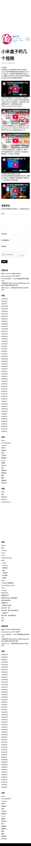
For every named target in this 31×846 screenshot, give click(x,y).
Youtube (4, 445)
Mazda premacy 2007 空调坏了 (11, 276)
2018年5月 (4, 421)
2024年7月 (4, 331)
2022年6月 (4, 341)
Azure (3, 440)
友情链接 (4, 568)
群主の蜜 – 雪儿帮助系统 (8, 615)
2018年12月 (4, 404)
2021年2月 (4, 354)
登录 (2, 494)
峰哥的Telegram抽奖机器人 (9, 598)
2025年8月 (4, 311)
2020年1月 (4, 371)
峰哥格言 (3, 458)
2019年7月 (4, 386)
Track (3, 588)
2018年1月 (4, 431)
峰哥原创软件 (5, 595)
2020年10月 (4, 359)
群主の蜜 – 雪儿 (6, 608)
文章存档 (4, 573)
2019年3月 (4, 396)
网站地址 (3, 246)
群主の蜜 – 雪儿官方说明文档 (9, 610)
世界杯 (3, 448)
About (3, 545)
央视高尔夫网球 (6, 605)
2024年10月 (4, 329)
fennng (13, 63)
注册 (2, 492)
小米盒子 (3, 455)
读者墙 (4, 578)
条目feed (4, 497)
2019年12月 (4, 374)
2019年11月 (4, 376)
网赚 (2, 475)
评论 (3, 213)
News (3, 580)
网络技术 (3, 473)
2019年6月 (4, 389)
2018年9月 (4, 411)
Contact (4, 550)
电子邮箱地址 (5, 240)
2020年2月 (4, 369)
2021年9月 (4, 346)
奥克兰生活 (4, 593)
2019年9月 (4, 381)
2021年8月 (4, 349)
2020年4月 (4, 364)
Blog (2, 548)
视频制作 (3, 480)
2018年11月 (4, 406)
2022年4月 (4, 344)
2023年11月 (4, 336)
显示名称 (4, 234)
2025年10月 (4, 309)
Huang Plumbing (6, 558)
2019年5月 (4, 391)
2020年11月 (4, 356)
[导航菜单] (28, 39)
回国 (2, 453)
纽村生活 (3, 465)
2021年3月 (4, 351)
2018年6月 (4, 419)
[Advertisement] (15, 16)
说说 (2, 620)
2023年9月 (4, 339)
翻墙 (2, 478)
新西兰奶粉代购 (5, 600)
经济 (2, 468)
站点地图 (4, 575)
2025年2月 (4, 319)
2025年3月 (4, 316)
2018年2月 (4, 429)
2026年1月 (4, 304)
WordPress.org (6, 502)
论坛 (2, 618)
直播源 (3, 463)
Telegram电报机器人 (7, 583)
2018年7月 (4, 416)
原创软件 (3, 450)
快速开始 (4, 613)
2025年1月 (4, 321)
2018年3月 (4, 426)
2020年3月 (4, 366)
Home (3, 553)
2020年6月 (4, 361)
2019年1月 (4, 401)
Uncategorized (6, 443)
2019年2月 (4, 399)
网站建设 (3, 470)
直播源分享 (4, 603)
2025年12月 (4, 306)
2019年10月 (4, 379)
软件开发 (3, 483)
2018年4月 (4, 424)
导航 (3, 570)
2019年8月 (4, 384)
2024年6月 (4, 334)
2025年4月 (4, 314)
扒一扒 (3, 460)
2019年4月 (4, 394)
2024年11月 (4, 326)
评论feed (4, 499)
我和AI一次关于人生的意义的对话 (10, 274)
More (2, 560)
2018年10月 (4, 409)
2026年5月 (4, 299)
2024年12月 (4, 324)
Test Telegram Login (7, 585)
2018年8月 (4, 414)
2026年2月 (4, 301)
